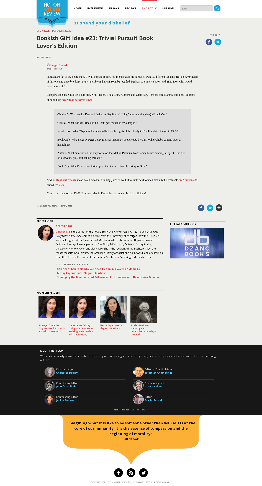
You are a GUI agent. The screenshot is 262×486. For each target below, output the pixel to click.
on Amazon (186, 180)
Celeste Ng (46, 57)
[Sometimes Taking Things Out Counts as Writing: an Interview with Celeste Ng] (82, 309)
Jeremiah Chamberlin (158, 372)
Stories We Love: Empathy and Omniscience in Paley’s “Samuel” (143, 330)
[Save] (219, 207)
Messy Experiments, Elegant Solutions (81, 273)
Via (62, 185)
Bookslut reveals (65, 180)
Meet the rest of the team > (131, 409)
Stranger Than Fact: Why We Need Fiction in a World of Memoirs (98, 269)
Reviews (130, 8)
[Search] (217, 8)
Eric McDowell (154, 400)
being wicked (162, 482)
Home (78, 8)
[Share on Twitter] (217, 41)
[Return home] (52, 14)
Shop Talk (149, 8)
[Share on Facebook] (209, 41)
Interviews (95, 8)
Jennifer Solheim (66, 386)
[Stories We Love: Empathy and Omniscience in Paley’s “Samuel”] (143, 309)
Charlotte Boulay (67, 372)
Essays (114, 8)
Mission (168, 8)
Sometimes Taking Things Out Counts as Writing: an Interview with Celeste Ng (81, 330)
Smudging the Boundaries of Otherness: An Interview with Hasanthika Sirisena (108, 277)
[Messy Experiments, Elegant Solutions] (113, 309)
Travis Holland (154, 386)
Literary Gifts (66, 205)
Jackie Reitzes (65, 400)
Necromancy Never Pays (76, 100)
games (55, 205)
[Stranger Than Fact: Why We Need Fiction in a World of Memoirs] (51, 309)
